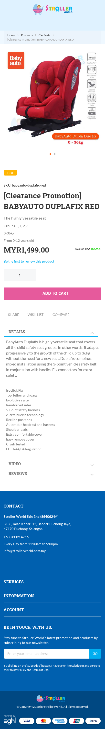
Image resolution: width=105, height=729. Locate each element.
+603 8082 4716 (16, 537)
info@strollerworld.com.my (25, 551)
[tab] (52, 332)
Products (27, 35)
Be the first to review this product (29, 261)
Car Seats (44, 35)
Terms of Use (40, 670)
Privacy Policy (17, 670)
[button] (50, 154)
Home (11, 35)
